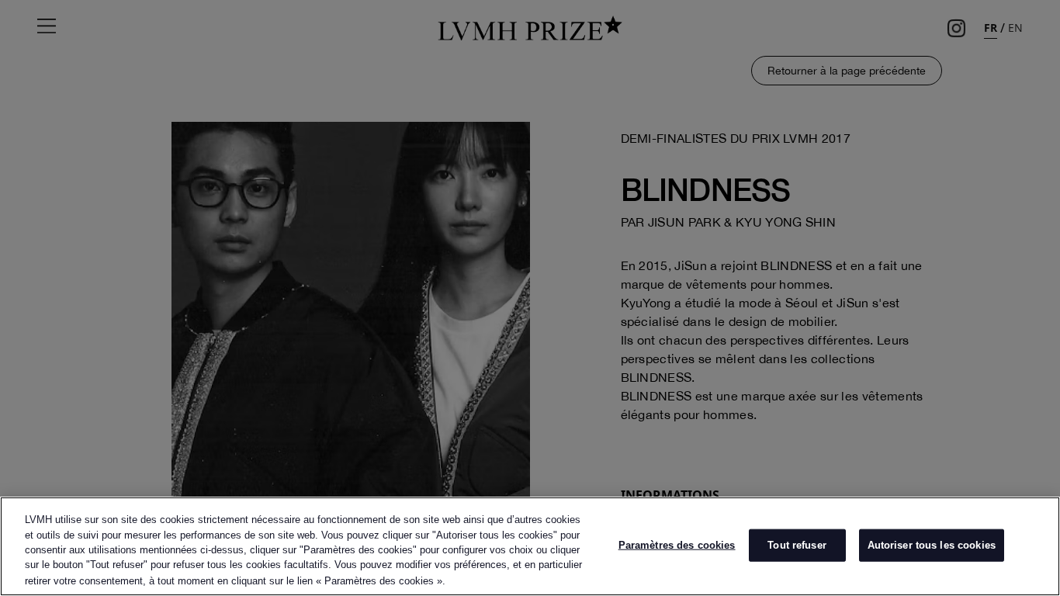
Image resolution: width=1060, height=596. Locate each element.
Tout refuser (796, 545)
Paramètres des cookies (677, 545)
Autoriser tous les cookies (932, 545)
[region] (530, 546)
